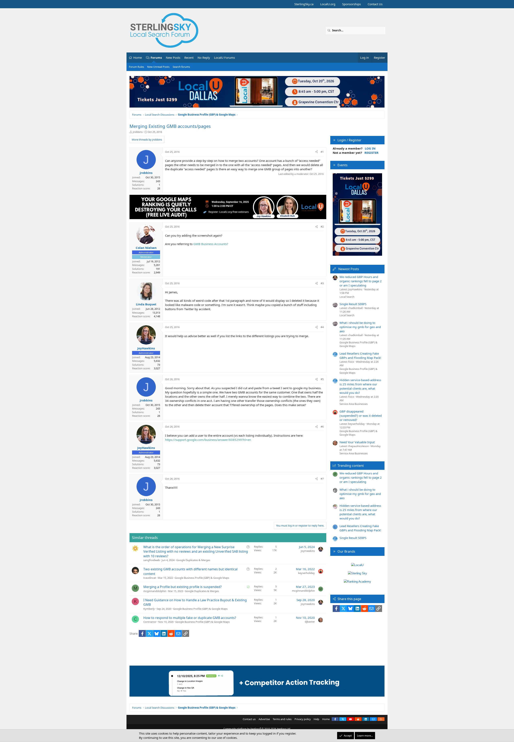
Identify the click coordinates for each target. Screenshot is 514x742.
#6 (322, 426)
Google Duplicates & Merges (193, 560)
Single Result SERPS (353, 304)
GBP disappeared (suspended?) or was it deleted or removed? (361, 415)
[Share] (316, 151)
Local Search (347, 297)
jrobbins (138, 132)
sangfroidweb (151, 560)
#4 (322, 327)
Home (137, 57)
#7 (322, 478)
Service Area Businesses (354, 404)
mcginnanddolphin (154, 591)
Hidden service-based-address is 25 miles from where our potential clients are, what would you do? (360, 386)
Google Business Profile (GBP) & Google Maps (202, 578)
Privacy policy (303, 719)
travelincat (149, 578)
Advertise (264, 719)
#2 (322, 226)
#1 (322, 152)
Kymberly (149, 609)
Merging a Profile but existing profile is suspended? (182, 587)
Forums (156, 57)
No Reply (204, 57)
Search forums (181, 67)
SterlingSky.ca (303, 4)
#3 (322, 283)
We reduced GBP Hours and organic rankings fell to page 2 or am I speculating (361, 281)
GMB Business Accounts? (210, 244)
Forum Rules (136, 67)
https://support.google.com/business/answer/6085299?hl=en (208, 440)
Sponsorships (351, 4)
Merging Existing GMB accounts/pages (170, 126)
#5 (322, 379)
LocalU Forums (224, 57)
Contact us (249, 719)
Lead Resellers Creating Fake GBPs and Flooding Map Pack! (360, 355)
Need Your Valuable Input (357, 442)
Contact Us (375, 4)
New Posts (173, 57)
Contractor (149, 622)
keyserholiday (306, 573)
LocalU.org (327, 4)
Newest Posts (348, 269)
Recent (189, 57)
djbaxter (310, 621)
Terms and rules (282, 719)
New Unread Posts (158, 67)
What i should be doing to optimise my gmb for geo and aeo (360, 327)
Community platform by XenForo (257, 729)
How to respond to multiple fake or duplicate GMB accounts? (189, 618)
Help (316, 719)
